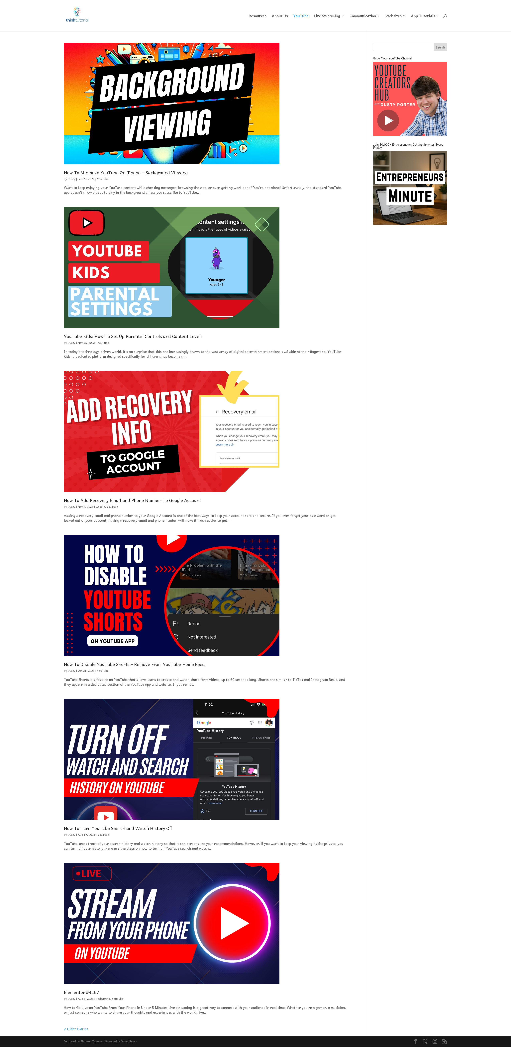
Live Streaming (327, 16)
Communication (363, 16)
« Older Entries (76, 1029)
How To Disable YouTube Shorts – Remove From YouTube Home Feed (134, 664)
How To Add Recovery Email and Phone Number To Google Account (132, 500)
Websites (393, 16)
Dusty (71, 179)
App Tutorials (423, 16)
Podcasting (103, 998)
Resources (257, 16)
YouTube (301, 16)
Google (100, 506)
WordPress (129, 1041)
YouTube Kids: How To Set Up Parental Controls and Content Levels (133, 336)
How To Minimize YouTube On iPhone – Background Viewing (126, 172)
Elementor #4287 (81, 992)
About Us (280, 16)
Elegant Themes (91, 1041)
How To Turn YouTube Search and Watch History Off (118, 828)
